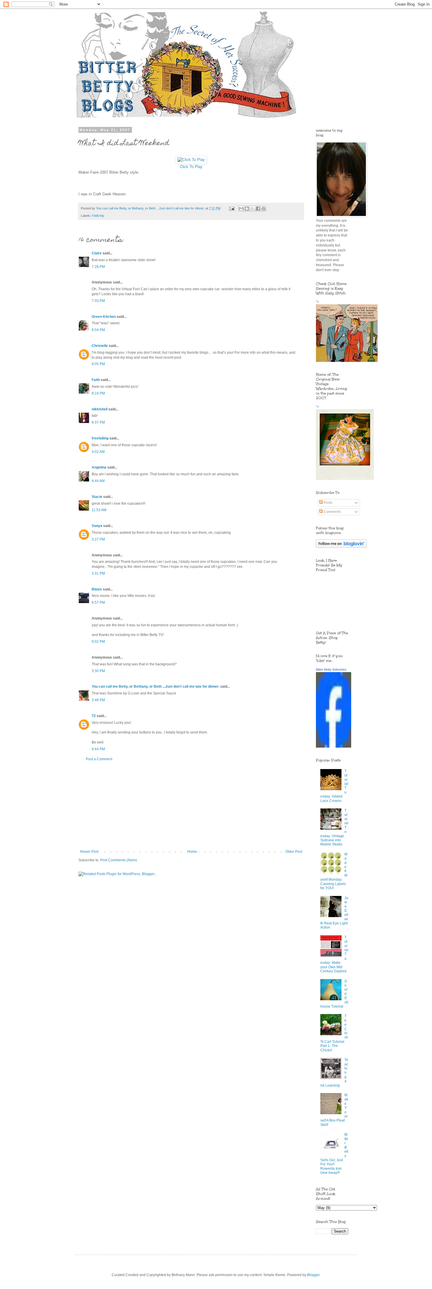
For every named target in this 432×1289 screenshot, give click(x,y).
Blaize (97, 589)
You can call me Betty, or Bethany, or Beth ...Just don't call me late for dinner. (155, 686)
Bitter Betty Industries (331, 669)
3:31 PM (98, 573)
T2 (94, 716)
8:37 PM (98, 422)
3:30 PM (98, 671)
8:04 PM (98, 330)
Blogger (313, 1275)
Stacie (97, 497)
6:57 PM (98, 602)
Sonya (97, 526)
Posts (327, 503)
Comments (332, 512)
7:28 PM (98, 267)
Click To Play (191, 167)
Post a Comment (99, 759)
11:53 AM (99, 510)
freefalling (100, 438)
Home (192, 852)
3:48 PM (98, 700)
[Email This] (241, 209)
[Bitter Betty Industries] (333, 746)
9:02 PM (98, 642)
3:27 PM (98, 539)
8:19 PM (98, 393)
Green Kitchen (104, 317)
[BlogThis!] (247, 209)
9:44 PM (98, 749)
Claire (97, 253)
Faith (96, 380)
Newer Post (89, 852)
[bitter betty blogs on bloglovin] (341, 547)
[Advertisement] (191, 805)
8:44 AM (98, 481)
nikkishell (100, 409)
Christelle (100, 346)
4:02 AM (98, 452)
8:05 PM (98, 364)
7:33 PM (98, 301)
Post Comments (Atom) (118, 860)
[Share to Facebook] (258, 209)
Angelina (99, 467)
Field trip (98, 215)
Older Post (293, 852)
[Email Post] (231, 208)
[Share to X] (252, 209)
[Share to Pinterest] (264, 209)
